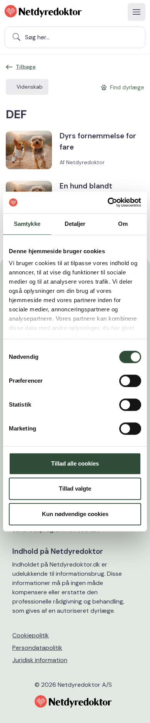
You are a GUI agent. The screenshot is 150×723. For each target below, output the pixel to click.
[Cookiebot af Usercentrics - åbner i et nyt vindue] (108, 202)
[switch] (130, 381)
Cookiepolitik (30, 635)
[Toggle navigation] (136, 12)
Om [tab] (123, 223)
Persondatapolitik (37, 648)
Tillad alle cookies (75, 463)
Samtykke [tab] (27, 223)
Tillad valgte (75, 488)
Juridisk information (39, 660)
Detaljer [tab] (75, 223)
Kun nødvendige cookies (75, 514)
